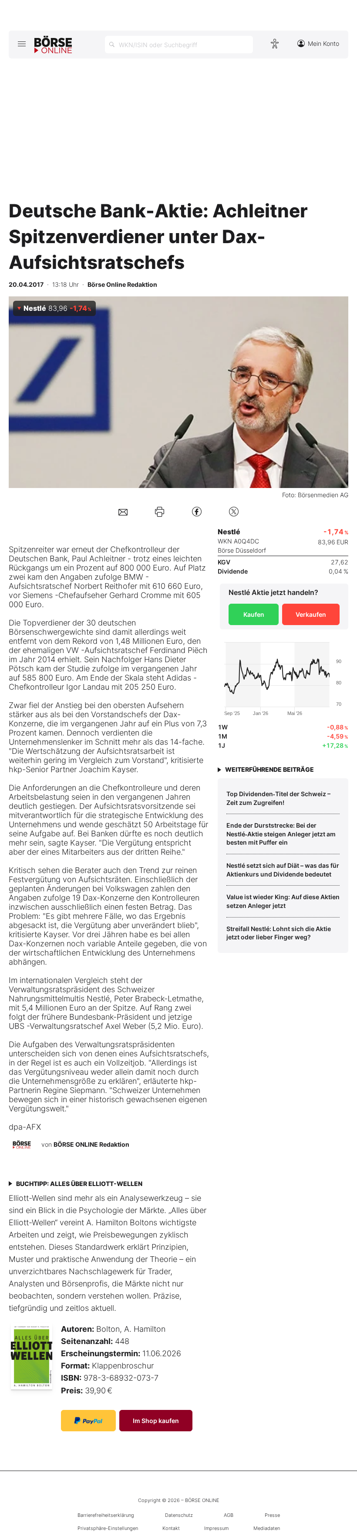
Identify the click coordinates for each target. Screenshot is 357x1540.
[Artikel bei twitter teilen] (234, 511)
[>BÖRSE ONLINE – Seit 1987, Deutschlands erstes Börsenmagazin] (53, 44)
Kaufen (253, 614)
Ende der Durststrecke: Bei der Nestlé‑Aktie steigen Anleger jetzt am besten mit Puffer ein (281, 834)
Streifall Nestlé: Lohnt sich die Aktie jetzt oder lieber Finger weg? (278, 933)
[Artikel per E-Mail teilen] (123, 511)
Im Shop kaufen (156, 1420)
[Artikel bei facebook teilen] (197, 511)
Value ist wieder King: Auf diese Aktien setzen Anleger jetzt (283, 901)
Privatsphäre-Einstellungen (107, 1528)
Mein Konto (323, 43)
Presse (272, 1515)
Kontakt (171, 1528)
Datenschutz (179, 1515)
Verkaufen (311, 614)
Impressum (216, 1528)
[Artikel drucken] (159, 511)
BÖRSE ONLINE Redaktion (91, 1144)
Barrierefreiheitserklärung (105, 1515)
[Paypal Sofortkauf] (88, 1420)
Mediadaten (266, 1528)
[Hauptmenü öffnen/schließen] (21, 44)
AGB (228, 1515)
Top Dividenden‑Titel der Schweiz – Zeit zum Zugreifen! (278, 798)
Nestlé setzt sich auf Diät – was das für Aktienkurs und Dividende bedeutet (282, 870)
